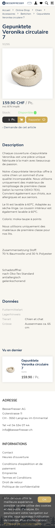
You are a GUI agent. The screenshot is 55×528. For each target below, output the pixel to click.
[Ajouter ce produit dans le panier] (21, 120)
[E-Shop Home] (13, 3)
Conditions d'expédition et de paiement (22, 466)
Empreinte (9, 473)
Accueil (6, 10)
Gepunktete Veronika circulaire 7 (34, 364)
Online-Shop (23, 10)
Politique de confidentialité (21, 486)
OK (44, 499)
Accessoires (8, 14)
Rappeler (34, 119)
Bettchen (26, 14)
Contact (7, 452)
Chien (38, 10)
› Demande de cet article (19, 127)
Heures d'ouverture (15, 457)
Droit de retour (12, 482)
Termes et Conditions (16, 477)
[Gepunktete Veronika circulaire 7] (11, 369)
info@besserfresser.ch (17, 429)
